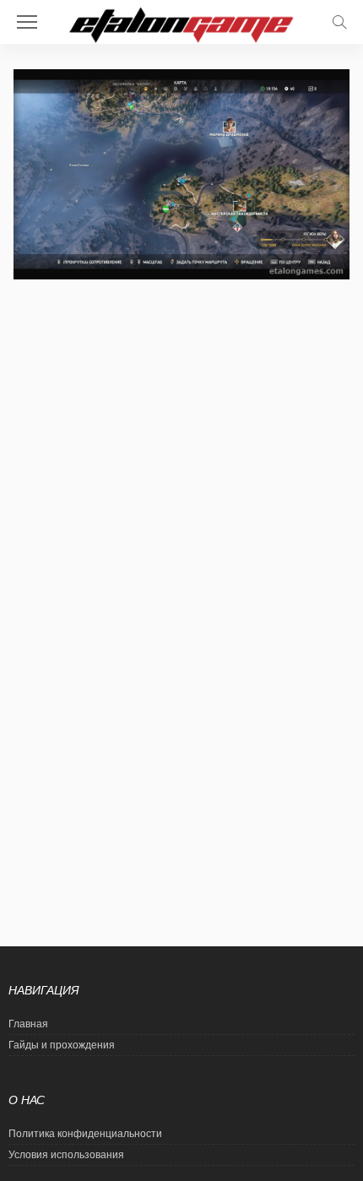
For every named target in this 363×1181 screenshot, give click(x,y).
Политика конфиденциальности (85, 1134)
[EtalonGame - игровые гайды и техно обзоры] (181, 23)
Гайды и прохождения (61, 1045)
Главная (28, 1024)
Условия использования (66, 1155)
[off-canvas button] (27, 22)
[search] (339, 22)
